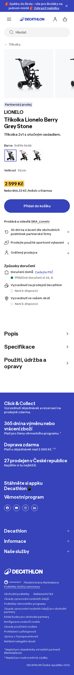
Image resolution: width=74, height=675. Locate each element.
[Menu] (9, 19)
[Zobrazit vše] (5, 44)
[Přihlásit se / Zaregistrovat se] (55, 19)
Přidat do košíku (37, 206)
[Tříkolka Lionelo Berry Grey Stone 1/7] (28, 73)
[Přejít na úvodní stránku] (32, 19)
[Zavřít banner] (66, 6)
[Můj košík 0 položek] (65, 19)
